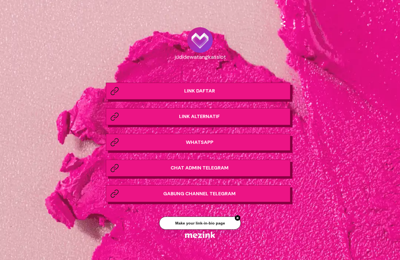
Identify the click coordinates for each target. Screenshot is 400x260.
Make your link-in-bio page (200, 224)
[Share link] (283, 23)
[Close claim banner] (237, 219)
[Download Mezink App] (200, 234)
